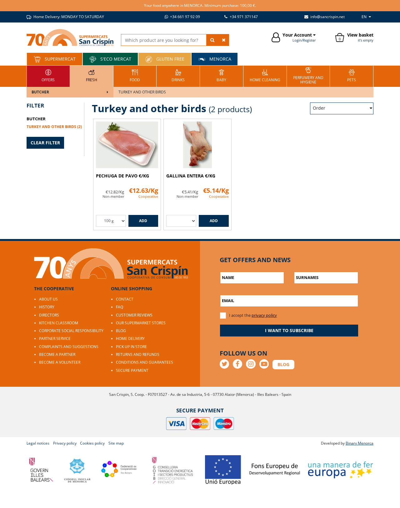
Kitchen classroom (58, 323)
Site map (116, 443)
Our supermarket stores (141, 323)
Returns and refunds (137, 354)
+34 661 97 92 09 (184, 16)
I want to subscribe (289, 330)
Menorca (219, 59)
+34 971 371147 (243, 16)
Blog (121, 330)
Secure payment (132, 370)
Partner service (55, 338)
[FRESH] (91, 75)
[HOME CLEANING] (265, 75)
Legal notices (38, 443)
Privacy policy (65, 443)
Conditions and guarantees (144, 362)
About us (48, 299)
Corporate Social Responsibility (71, 330)
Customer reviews (134, 315)
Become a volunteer (59, 362)
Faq (119, 307)
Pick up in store (131, 346)
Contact (124, 299)
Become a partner (57, 354)
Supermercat (59, 59)
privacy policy (264, 315)
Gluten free (169, 59)
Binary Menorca (359, 443)
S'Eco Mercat (115, 59)
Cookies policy (92, 443)
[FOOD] (134, 75)
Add (143, 220)
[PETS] (351, 75)
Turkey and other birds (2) (54, 126)
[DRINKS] (178, 75)
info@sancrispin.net (327, 16)
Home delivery (130, 338)
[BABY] (221, 75)
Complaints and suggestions (68, 346)
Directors (49, 315)
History (46, 307)
